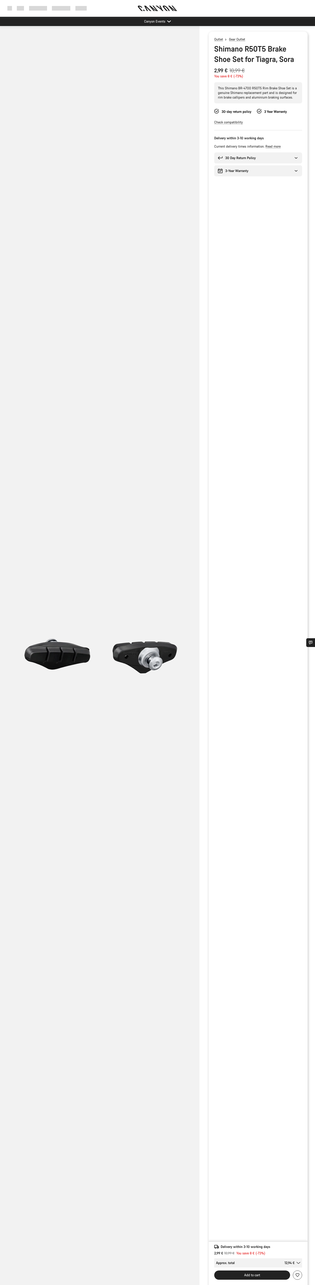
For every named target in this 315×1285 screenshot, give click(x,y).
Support (81, 8)
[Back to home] (157, 8)
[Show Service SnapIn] (310, 642)
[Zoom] (99, 659)
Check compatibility (228, 122)
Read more (273, 146)
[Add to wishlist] (297, 1275)
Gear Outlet (237, 39)
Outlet (218, 39)
